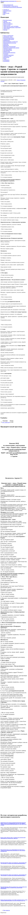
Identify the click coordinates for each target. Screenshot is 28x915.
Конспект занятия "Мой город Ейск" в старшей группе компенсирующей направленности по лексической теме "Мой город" (13, 838)
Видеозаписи (6, 61)
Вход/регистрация (7, 20)
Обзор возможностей (8, 4)
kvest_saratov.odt (6, 422)
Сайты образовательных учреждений (12, 27)
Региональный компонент (9, 52)
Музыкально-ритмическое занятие (11, 47)
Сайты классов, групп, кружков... (11, 26)
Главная (5, 21)
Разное (4, 58)
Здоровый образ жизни (8, 39)
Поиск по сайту (7, 25)
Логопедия (5, 44)
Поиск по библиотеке (8, 35)
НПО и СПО (6, 13)
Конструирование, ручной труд (10, 41)
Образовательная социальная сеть (11, 1)
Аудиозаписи (6, 59)
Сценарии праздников (8, 55)
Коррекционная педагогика (9, 42)
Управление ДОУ (7, 56)
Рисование (5, 53)
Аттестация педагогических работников (12, 7)
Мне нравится (6, 910)
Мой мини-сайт (7, 22)
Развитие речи (6, 51)
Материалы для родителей (9, 46)
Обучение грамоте (7, 49)
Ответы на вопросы (7, 23)
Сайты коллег (6, 28)
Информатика (6, 40)
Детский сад (6, 9)
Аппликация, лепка (7, 36)
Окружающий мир (7, 50)
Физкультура (6, 57)
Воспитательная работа (8, 38)
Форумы (5, 29)
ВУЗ (4, 14)
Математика (6, 45)
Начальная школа (7, 10)
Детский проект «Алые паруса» (10, 6)
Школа (4, 12)
